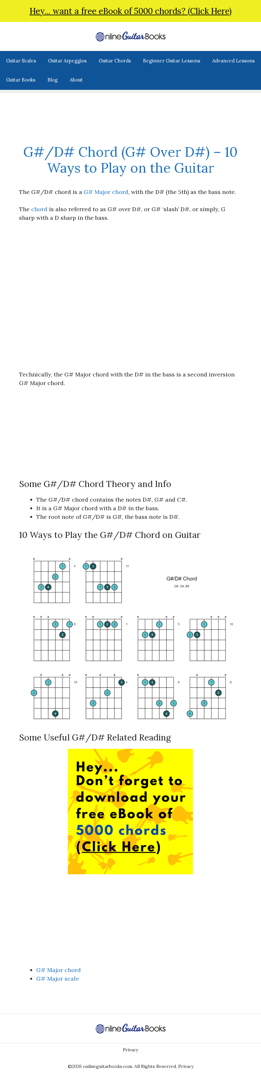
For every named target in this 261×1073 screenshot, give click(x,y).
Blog (52, 80)
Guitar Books (20, 80)
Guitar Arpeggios (67, 61)
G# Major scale (57, 978)
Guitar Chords (115, 61)
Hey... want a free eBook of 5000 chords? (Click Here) (131, 11)
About (76, 80)
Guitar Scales (21, 61)
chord (39, 209)
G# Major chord (106, 192)
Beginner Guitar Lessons (171, 61)
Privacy (130, 1050)
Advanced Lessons (233, 61)
